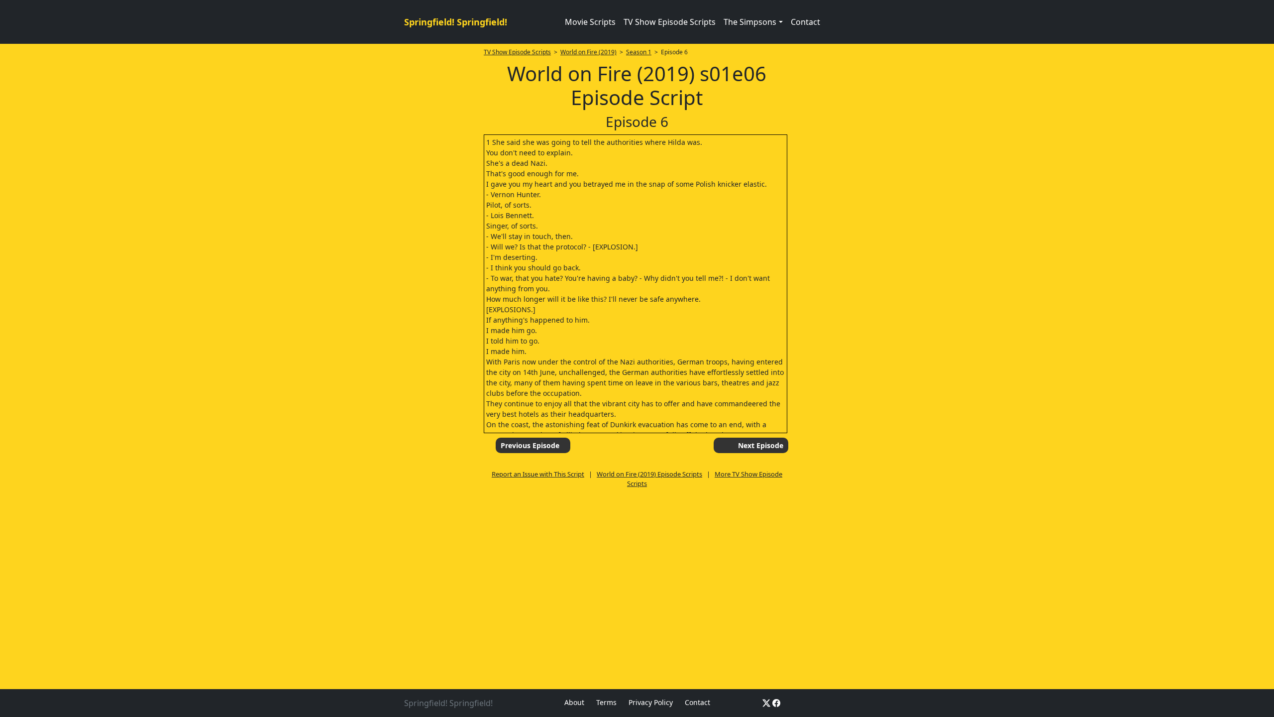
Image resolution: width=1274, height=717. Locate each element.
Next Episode (760, 445)
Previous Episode (530, 445)
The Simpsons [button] (750, 21)
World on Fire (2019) (588, 52)
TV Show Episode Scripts (670, 21)
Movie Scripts (590, 21)
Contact (805, 21)
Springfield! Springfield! (455, 22)
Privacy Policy (651, 702)
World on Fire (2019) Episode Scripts (649, 474)
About (574, 702)
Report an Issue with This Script (538, 474)
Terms (606, 702)
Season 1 (638, 52)
